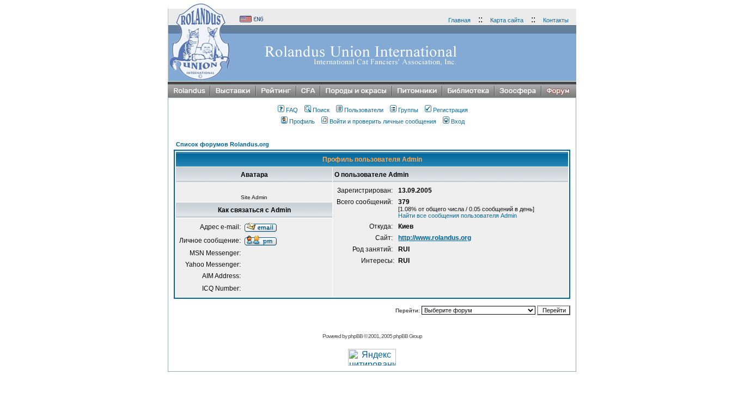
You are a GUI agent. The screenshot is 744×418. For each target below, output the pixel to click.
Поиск (321, 110)
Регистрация (450, 110)
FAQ (292, 110)
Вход (458, 121)
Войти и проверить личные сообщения (383, 121)
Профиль (302, 121)
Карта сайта (506, 20)
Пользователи (363, 110)
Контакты (556, 20)
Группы (408, 110)
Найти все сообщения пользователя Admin (457, 215)
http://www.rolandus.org (434, 238)
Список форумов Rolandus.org (222, 144)
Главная (459, 20)
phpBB (355, 336)
